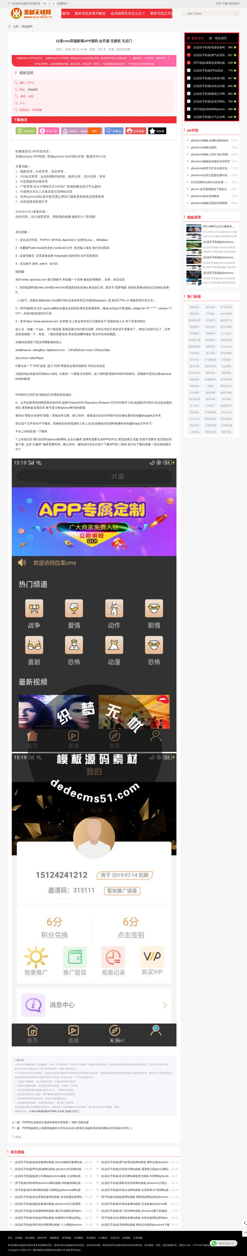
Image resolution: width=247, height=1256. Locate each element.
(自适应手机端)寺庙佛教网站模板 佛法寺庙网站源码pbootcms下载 (54, 1211)
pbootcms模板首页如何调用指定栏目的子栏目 (218, 203)
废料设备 (210, 307)
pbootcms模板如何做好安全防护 (210, 161)
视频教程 (54, 1237)
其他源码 (27, 26)
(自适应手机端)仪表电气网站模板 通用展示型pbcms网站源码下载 (140, 1169)
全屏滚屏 (226, 359)
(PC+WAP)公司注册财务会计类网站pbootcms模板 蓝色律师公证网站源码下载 (220, 226)
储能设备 (194, 307)
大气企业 (226, 333)
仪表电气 (210, 320)
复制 (94, 131)
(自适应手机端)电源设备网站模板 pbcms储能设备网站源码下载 (52, 1162)
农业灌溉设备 (210, 412)
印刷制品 (194, 353)
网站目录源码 (210, 419)
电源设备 (194, 385)
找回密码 (233, 3)
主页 (16, 26)
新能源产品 (226, 320)
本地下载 (51, 131)
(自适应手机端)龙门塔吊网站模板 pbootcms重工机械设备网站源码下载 (143, 1211)
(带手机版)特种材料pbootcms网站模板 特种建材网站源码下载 (51, 1183)
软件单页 (194, 359)
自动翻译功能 (210, 380)
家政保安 (194, 425)
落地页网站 (226, 353)
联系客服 (138, 131)
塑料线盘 (210, 372)
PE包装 (210, 313)
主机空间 (114, 1237)
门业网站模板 (226, 425)
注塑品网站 (226, 339)
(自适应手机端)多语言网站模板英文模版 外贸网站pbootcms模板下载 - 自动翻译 (148, 1176)
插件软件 (42, 1237)
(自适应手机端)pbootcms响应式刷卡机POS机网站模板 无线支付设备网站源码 (220, 257)
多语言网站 (226, 326)
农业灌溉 (226, 366)
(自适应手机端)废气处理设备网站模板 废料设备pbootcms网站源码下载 (143, 1162)
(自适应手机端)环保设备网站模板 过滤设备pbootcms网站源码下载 (140, 1204)
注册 (225, 3)
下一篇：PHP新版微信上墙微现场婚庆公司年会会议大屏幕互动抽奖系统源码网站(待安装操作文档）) (72, 1128)
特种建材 (194, 333)
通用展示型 (194, 320)
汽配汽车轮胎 (210, 366)
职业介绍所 (194, 372)
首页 (10, 1237)
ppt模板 (126, 1237)
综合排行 (220, 38)
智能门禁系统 (210, 432)
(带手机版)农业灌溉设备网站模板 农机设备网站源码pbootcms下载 (140, 1217)
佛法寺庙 (210, 399)
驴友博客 (194, 392)
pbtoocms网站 (226, 347)
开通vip (117, 131)
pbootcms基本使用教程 (205, 196)
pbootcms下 (194, 419)
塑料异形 (210, 346)
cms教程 (102, 1237)
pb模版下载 (194, 339)
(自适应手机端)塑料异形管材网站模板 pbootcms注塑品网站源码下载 (142, 1183)
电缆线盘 (226, 372)
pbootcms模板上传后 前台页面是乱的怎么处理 (219, 154)
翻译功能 (194, 366)
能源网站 (194, 326)
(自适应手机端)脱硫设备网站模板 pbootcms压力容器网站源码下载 (54, 1204)
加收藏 (160, 131)
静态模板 (30, 1237)
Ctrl (45, 3)
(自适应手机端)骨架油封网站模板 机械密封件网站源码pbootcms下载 (55, 1217)
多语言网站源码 (226, 380)
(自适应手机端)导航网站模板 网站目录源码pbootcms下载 (135, 1224)
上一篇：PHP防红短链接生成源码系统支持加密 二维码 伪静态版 (50, 1122)
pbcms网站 (226, 313)
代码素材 (78, 1237)
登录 (219, 3)
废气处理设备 (226, 307)
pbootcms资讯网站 (226, 412)
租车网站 (210, 339)
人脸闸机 (194, 431)
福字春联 (210, 353)
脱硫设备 (194, 379)
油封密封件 (194, 399)
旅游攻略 (210, 392)
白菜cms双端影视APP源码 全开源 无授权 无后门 (54, 1111)
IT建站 (210, 385)
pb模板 (19, 1237)
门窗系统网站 (210, 425)
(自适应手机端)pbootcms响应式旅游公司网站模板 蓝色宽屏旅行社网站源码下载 (220, 273)
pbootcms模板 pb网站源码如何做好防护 (215, 140)
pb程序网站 (226, 392)
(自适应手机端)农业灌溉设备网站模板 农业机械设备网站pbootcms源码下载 (59, 1197)
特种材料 (210, 333)
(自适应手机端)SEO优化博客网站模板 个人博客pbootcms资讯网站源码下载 (59, 1224)
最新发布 (197, 38)
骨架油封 (194, 412)
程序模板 (66, 1237)
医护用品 (226, 431)
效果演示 (29, 131)
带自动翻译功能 (226, 419)
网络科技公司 (226, 386)
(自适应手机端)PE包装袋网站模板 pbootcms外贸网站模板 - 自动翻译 (55, 1169)
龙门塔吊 (194, 405)
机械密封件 (226, 405)
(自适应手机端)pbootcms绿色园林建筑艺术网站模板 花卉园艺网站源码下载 (220, 242)
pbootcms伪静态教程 (204, 147)
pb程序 (210, 405)
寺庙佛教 (226, 399)
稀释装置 (194, 313)
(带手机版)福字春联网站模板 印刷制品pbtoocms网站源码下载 (51, 1190)
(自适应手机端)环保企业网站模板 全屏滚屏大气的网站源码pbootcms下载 (145, 1190)
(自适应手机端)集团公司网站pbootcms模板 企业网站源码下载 (51, 1176)
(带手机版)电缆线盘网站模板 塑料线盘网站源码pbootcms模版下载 (140, 1197)
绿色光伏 (210, 326)
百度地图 (137, 1237)
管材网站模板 (194, 347)
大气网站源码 (210, 360)
